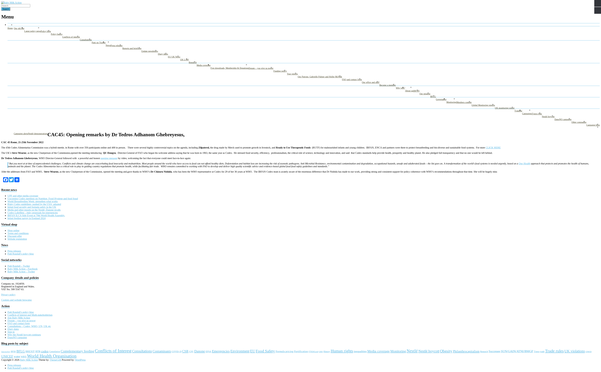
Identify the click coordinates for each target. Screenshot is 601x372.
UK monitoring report (504, 108)
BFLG (433, 96)
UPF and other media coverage (23, 195)
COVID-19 (177, 351)
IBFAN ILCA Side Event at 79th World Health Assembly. (36, 215)
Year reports (292, 74)
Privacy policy (8, 294)
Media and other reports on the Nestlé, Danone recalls (34, 210)
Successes (494, 351)
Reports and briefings (131, 48)
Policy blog (46, 31)
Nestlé (412, 351)
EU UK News (174, 57)
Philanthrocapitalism (466, 351)
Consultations (86, 40)
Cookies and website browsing (16, 300)
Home (10, 28)
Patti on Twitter (99, 42)
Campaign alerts (21, 133)
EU (252, 351)
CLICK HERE (493, 147)
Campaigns (527, 113)
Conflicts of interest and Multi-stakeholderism (30, 315)
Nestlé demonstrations (37, 133)
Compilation (54, 351)
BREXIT (30, 351)
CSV (191, 351)
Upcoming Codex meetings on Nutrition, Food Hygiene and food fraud (43, 198)
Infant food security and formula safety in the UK (32, 207)
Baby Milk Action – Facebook (23, 269)
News (108, 45)
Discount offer (15, 236)
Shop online (13, 230)
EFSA (208, 351)
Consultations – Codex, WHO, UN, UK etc (29, 326)
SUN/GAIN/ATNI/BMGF (517, 351)
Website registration (17, 239)
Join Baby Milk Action (19, 317)
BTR (37, 351)
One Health (524, 163)
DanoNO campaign (563, 119)
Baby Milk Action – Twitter (21, 271)
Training (518, 111)
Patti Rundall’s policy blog (21, 253)
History (327, 351)
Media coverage (204, 65)
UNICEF (7, 356)
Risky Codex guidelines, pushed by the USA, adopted (34, 204)
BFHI (13, 351)
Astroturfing (5, 352)
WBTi (23, 356)
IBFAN (416, 91)
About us (409, 91)
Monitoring (451, 102)
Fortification (301, 351)
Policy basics (56, 34)
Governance (441, 99)
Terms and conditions (18, 233)
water (17, 356)
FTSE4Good (313, 352)
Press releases (116, 45)
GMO (321, 352)
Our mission (424, 94)
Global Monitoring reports (483, 105)
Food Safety (265, 351)
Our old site (19, 28)
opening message (108, 158)
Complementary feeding (77, 351)
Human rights (342, 351)
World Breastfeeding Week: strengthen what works (33, 201)
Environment (239, 351)
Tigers (536, 351)
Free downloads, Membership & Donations (230, 68)
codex (45, 351)
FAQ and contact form (352, 79)
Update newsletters (149, 51)
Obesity (446, 351)
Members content (464, 102)
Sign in (11, 332)
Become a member (387, 85)
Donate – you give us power (261, 68)
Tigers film (537, 114)
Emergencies (221, 351)
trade (542, 351)
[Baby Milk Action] (11, 2)
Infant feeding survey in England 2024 (27, 218)
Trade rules (554, 351)
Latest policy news (32, 31)
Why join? (400, 88)
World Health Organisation (52, 355)
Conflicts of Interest (113, 350)
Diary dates (163, 54)
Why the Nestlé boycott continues (24, 334)
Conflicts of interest (71, 37)
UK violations (574, 351)
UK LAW (184, 60)
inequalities (360, 351)
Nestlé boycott (548, 116)
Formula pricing (284, 351)
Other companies (578, 122)
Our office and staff (370, 82)
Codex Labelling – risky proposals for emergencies (33, 212)
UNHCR (588, 352)
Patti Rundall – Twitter (19, 266)
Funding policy (280, 71)
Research (193, 62)
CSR (185, 351)
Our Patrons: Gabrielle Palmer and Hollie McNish (320, 77)
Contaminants (162, 351)
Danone (199, 351)
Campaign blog (593, 125)
